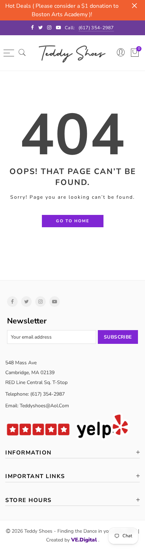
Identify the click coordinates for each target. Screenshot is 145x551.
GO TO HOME (72, 221)
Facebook (12, 301)
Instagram (40, 301)
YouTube (54, 301)
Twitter (26, 301)
